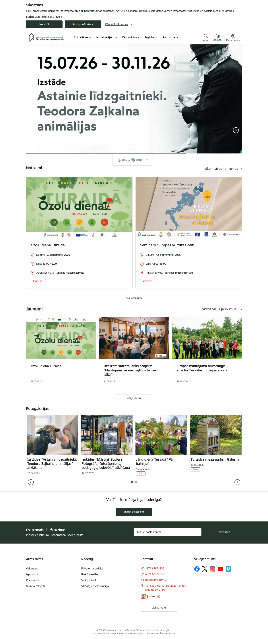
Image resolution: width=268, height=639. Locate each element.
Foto (141, 473)
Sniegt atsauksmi (134, 511)
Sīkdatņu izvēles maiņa (95, 586)
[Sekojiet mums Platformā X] (204, 569)
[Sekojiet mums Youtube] (220, 569)
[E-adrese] (148, 597)
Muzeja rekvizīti (35, 586)
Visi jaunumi (134, 398)
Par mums (32, 580)
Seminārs (147, 281)
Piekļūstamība (89, 574)
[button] (130, 149)
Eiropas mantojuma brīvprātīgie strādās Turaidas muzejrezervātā (202, 368)
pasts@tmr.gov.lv (155, 580)
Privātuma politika (92, 568)
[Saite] (132, 160)
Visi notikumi (134, 298)
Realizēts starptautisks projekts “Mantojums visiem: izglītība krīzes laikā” (130, 370)
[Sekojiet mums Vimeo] (228, 569)
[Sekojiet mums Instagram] (212, 569)
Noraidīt (44, 24)
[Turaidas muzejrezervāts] (46, 37)
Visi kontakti (159, 607)
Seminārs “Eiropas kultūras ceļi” (167, 245)
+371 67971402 (154, 568)
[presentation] (32, 130)
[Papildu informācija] (158, 596)
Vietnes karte (89, 580)
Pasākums (38, 281)
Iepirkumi (32, 574)
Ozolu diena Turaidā (48, 245)
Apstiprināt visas (83, 24)
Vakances (32, 568)
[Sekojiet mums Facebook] (197, 569)
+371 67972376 (154, 574)
